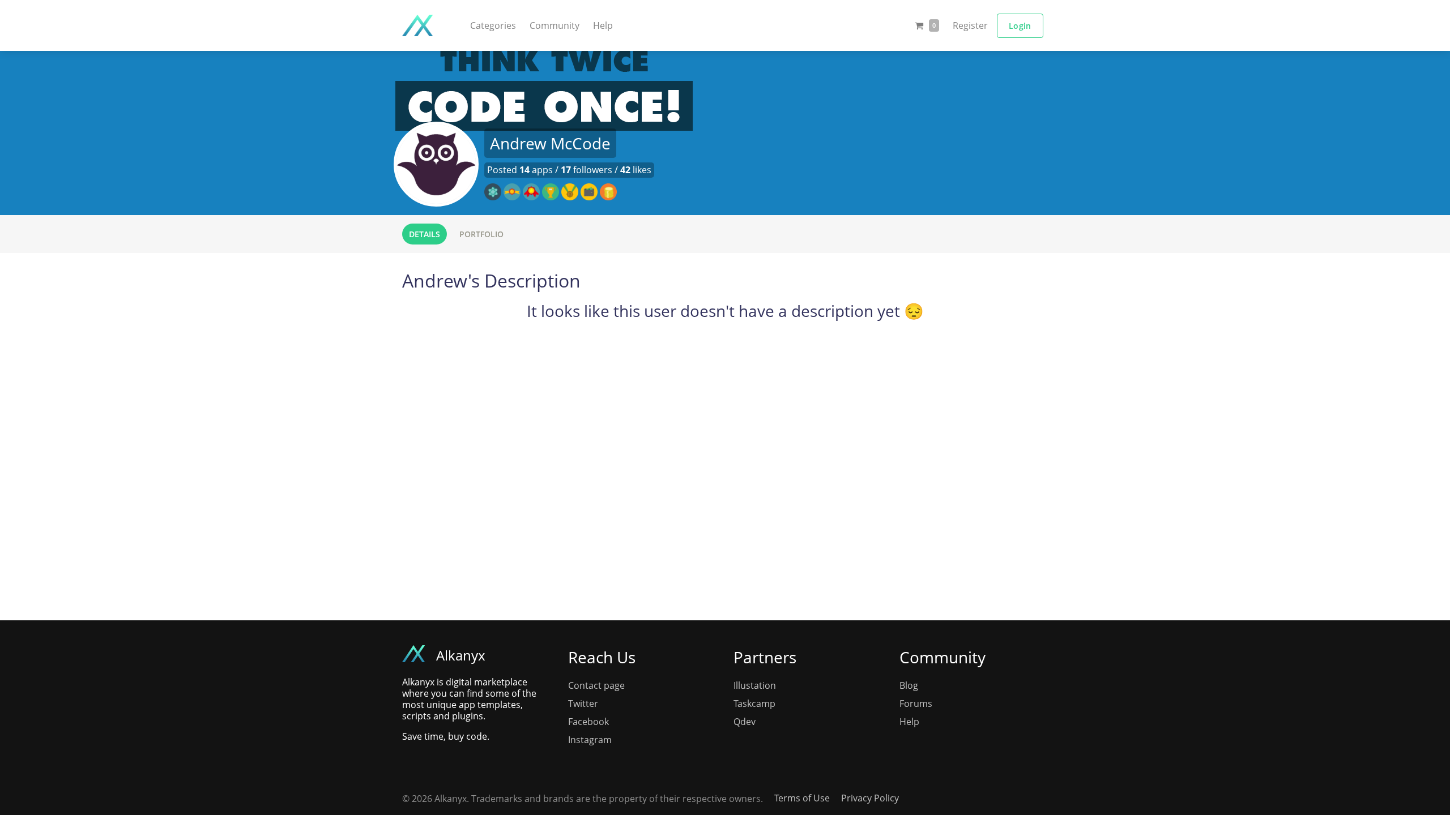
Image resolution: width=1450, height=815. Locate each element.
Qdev (744, 721)
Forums (915, 703)
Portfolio (481, 234)
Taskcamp (754, 703)
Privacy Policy (870, 798)
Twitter (583, 703)
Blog (908, 685)
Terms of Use (802, 798)
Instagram (590, 740)
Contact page (596, 685)
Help (603, 25)
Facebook (588, 721)
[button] (493, 25)
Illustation (754, 685)
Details (424, 234)
